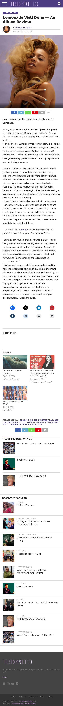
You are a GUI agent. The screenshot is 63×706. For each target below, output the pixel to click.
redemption (51, 422)
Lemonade (38, 422)
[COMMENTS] (48, 111)
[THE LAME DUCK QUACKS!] (9, 480)
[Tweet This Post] (21, 111)
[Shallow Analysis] (9, 464)
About (22, 696)
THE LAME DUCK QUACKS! (31, 476)
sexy (5, 424)
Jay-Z (29, 422)
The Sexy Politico (26, 701)
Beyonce (32, 420)
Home (13, 696)
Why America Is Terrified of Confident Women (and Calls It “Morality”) (42, 373)
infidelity (20, 422)
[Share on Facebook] (14, 111)
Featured (53, 420)
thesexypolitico (17, 424)
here (5, 677)
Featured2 (8, 422)
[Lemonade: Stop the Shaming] (15, 362)
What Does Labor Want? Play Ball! (35, 443)
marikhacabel (30, 703)
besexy (23, 420)
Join (42, 696)
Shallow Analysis (26, 459)
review (24, 229)
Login (49, 696)
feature (42, 420)
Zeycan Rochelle (23, 27)
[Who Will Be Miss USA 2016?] (15, 393)
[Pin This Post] (35, 111)
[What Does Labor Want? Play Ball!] (9, 448)
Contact (33, 696)
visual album (35, 424)
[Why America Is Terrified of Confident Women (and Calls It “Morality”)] (42, 362)
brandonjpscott (18, 703)
